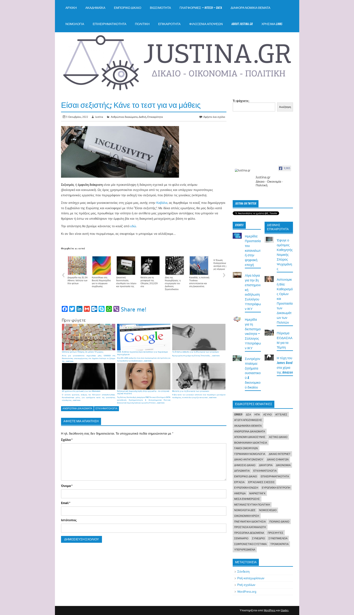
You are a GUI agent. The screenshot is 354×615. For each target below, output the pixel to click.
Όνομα (66, 485)
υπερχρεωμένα (244, 549)
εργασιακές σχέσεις (261, 482)
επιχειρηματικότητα (275, 476)
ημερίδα (240, 493)
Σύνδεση (243, 571)
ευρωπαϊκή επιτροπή (276, 487)
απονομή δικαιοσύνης (249, 437)
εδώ (133, 226)
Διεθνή (142, 117)
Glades (284, 610)
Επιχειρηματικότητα (109, 24)
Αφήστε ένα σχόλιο (214, 117)
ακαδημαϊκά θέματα (248, 425)
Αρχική (71, 8)
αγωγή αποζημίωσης (248, 420)
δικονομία (283, 465)
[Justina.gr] (244, 170)
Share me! (133, 309)
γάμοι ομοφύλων (246, 448)
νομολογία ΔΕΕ (244, 510)
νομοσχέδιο (268, 510)
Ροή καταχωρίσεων (250, 578)
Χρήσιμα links (271, 24)
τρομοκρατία (279, 544)
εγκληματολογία (106, 408)
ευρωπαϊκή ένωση (246, 487)
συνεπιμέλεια (277, 538)
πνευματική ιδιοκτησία (250, 521)
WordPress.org (246, 592)
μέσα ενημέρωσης (247, 499)
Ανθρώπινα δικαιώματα (124, 117)
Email (65, 503)
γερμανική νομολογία (249, 454)
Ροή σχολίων (246, 585)
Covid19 (238, 414)
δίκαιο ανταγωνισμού (248, 459)
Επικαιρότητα (169, 24)
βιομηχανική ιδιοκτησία (250, 442)
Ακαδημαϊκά (95, 8)
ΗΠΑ (257, 414)
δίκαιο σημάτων (278, 459)
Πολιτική (142, 24)
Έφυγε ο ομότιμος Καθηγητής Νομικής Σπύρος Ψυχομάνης (285, 254)
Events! (239, 225)
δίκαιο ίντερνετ (280, 454)
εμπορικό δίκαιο (245, 476)
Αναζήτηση (285, 107)
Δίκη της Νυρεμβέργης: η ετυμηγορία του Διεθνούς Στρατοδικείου (173, 283)
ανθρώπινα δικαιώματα (77, 408)
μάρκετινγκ (257, 493)
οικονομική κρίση (246, 516)
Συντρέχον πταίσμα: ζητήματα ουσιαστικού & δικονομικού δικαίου (253, 373)
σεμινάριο (241, 538)
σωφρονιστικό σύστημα (250, 544)
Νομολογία (74, 24)
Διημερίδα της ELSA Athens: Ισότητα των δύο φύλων (77, 280)
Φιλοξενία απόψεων (206, 24)
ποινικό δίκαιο (279, 521)
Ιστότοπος (69, 520)
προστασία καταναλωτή (250, 527)
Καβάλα (161, 203)
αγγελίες (281, 414)
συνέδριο (258, 538)
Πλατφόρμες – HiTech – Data (201, 8)
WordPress (269, 610)
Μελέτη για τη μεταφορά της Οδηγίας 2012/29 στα (149, 282)
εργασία (239, 482)
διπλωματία (242, 470)
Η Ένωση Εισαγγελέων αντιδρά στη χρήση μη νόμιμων (223, 264)
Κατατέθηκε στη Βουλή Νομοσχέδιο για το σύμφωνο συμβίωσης (101, 282)
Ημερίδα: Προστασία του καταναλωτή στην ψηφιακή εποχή (253, 250)
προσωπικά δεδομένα (249, 532)
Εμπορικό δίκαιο (127, 8)
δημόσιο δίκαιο (244, 465)
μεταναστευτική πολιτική (252, 504)
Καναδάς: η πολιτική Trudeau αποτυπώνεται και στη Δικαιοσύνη (199, 282)
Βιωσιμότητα (160, 8)
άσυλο (267, 414)
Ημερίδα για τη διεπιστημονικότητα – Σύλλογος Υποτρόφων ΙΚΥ (253, 334)
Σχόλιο (66, 439)
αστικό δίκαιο (278, 437)
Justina (99, 117)
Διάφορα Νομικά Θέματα (250, 8)
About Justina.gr (242, 24)
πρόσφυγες (275, 532)
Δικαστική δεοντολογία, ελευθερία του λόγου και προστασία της (126, 282)
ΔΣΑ (248, 414)
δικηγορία (266, 465)
